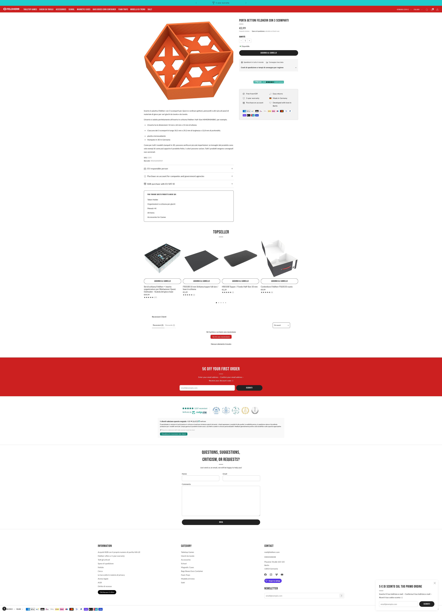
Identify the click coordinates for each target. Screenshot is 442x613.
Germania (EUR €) (403, 10)
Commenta (186, 484)
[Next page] (298, 258)
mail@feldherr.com (271, 552)
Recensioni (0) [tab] (158, 325)
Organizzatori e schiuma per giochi (161, 204)
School (72, 9)
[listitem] (221, 3)
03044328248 (270, 557)
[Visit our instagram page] (271, 574)
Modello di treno (137, 9)
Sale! (150, 9)
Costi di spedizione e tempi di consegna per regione (262, 67)
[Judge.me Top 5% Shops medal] (255, 410)
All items (150, 213)
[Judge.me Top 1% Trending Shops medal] (245, 410)
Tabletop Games (30, 9)
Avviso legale (103, 579)
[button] (4, 609)
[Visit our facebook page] (265, 574)
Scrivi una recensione (221, 337)
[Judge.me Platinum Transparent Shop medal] (235, 410)
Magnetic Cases (83, 9)
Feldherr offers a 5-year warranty (111, 556)
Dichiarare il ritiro (107, 592)
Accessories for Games (156, 217)
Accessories (61, 9)
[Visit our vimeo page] (276, 574)
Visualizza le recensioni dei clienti (174, 434)
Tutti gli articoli (104, 560)
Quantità (242, 37)
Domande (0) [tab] (170, 325)
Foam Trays (123, 9)
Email (225, 474)
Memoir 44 (151, 208)
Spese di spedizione (258, 31)
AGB (100, 582)
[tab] (216, 302)
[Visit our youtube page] (282, 574)
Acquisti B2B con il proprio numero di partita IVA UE (119, 552)
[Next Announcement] (245, 2)
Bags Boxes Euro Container (104, 9)
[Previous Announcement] (196, 2)
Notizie (101, 567)
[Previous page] (144, 258)
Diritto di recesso (105, 586)
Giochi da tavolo (46, 9)
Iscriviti (427, 604)
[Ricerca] (427, 10)
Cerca (100, 571)
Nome (184, 474)
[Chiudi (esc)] (435, 583)
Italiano (416, 10)
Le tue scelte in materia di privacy (111, 575)
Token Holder (152, 199)
